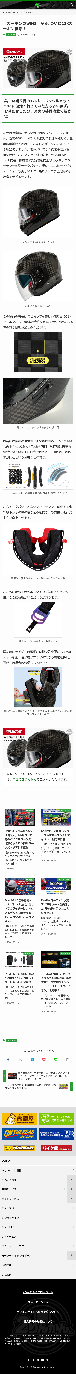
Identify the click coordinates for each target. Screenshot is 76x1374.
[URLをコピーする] (68, 1059)
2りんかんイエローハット (38, 1292)
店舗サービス (9, 1189)
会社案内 (7, 1274)
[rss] (47, 1360)
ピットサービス (10, 1198)
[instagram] (38, 1360)
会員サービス (9, 1236)
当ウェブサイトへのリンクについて (38, 1311)
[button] (8, 1059)
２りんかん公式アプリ (14, 1246)
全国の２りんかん (24, 779)
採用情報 (7, 1265)
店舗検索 (7, 1160)
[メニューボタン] (4, 5)
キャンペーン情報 (11, 1170)
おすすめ (11, 34)
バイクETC (8, 1227)
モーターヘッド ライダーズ (17, 1255)
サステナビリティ (38, 1302)
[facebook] (29, 1360)
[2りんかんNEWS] (38, 5)
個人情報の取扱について (38, 1321)
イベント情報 (9, 1179)
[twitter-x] (33, 1360)
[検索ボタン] (72, 5)
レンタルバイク (10, 1217)
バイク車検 (8, 1208)
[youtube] (42, 1360)
